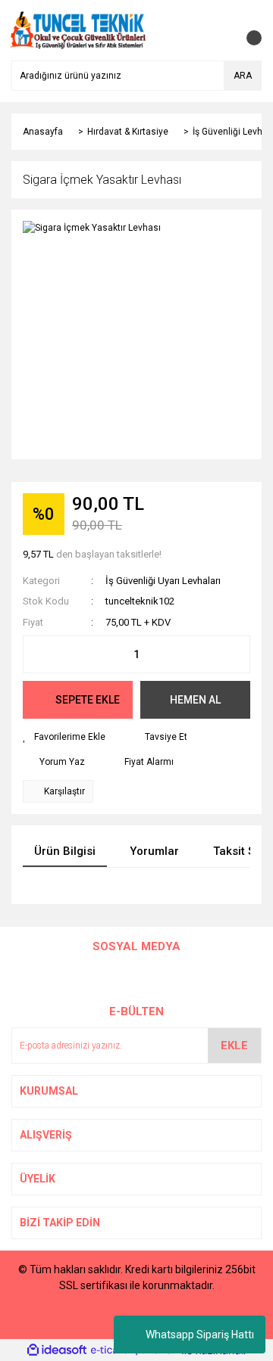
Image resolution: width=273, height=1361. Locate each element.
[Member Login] (216, 30)
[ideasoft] (57, 1351)
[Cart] (246, 30)
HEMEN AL (195, 700)
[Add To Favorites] (64, 737)
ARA (243, 75)
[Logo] (78, 29)
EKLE (234, 1045)
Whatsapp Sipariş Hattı (200, 1334)
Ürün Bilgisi (65, 851)
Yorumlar (154, 851)
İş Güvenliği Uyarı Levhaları (163, 580)
